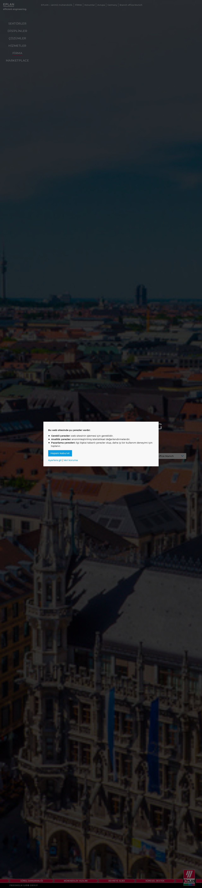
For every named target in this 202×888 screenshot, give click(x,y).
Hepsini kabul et (60, 453)
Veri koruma (71, 460)
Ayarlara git (55, 460)
